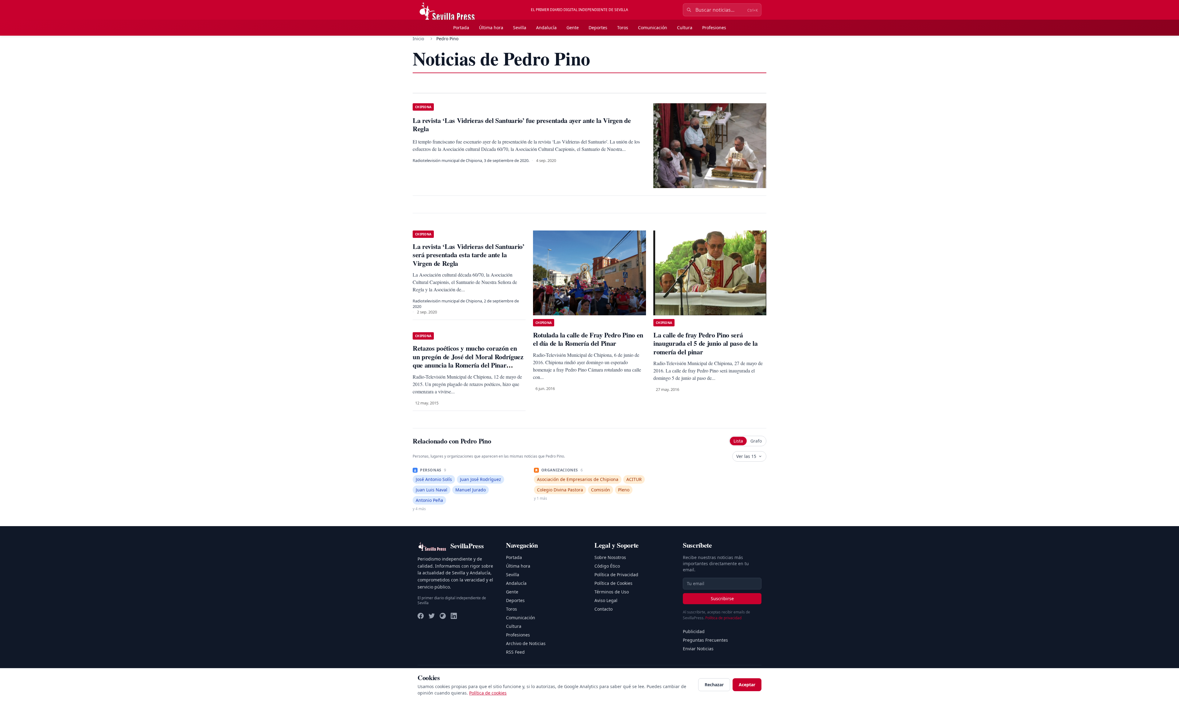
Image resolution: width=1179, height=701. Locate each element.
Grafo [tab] (756, 441)
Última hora (491, 27)
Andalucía (546, 27)
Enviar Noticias (698, 649)
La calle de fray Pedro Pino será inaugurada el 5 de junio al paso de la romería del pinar (705, 343)
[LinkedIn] (454, 616)
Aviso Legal (605, 600)
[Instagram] (443, 616)
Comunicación (652, 27)
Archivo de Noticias (526, 643)
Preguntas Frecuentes (705, 640)
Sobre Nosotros (610, 557)
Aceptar (747, 684)
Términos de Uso (611, 592)
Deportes (598, 27)
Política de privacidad (723, 617)
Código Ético (607, 566)
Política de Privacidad (616, 574)
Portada (461, 27)
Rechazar (714, 684)
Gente (572, 27)
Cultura (684, 27)
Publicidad (694, 631)
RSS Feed (515, 652)
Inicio (418, 38)
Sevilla (519, 27)
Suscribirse (722, 598)
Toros (622, 27)
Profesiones (714, 27)
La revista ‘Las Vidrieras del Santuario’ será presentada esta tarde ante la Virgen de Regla (468, 254)
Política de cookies (488, 693)
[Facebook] (421, 616)
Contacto (603, 609)
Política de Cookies (613, 583)
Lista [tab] (738, 441)
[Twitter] (432, 616)
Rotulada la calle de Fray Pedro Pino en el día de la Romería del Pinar (588, 339)
